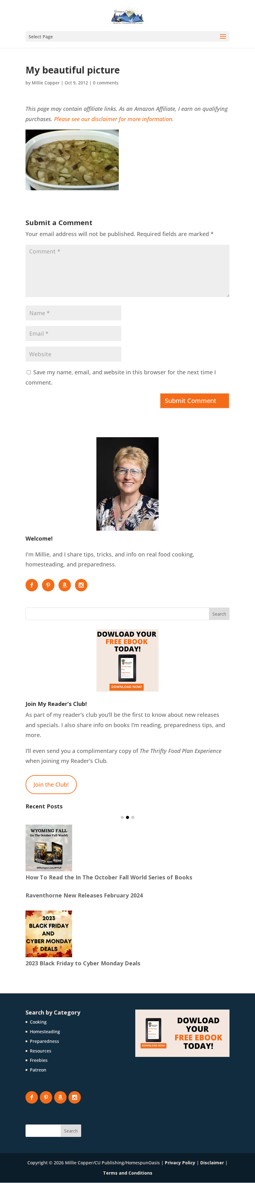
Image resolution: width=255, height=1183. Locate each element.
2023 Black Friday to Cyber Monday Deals (83, 963)
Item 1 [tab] (122, 817)
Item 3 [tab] (132, 817)
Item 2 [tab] (127, 817)
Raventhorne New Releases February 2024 (84, 895)
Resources (40, 1051)
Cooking (38, 1022)
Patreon (38, 1070)
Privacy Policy (180, 1163)
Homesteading (45, 1031)
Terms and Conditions (127, 1173)
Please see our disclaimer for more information (113, 119)
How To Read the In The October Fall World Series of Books (109, 877)
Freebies (39, 1060)
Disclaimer (212, 1163)
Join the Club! (51, 784)
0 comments (105, 83)
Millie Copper (46, 83)
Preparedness (44, 1041)
